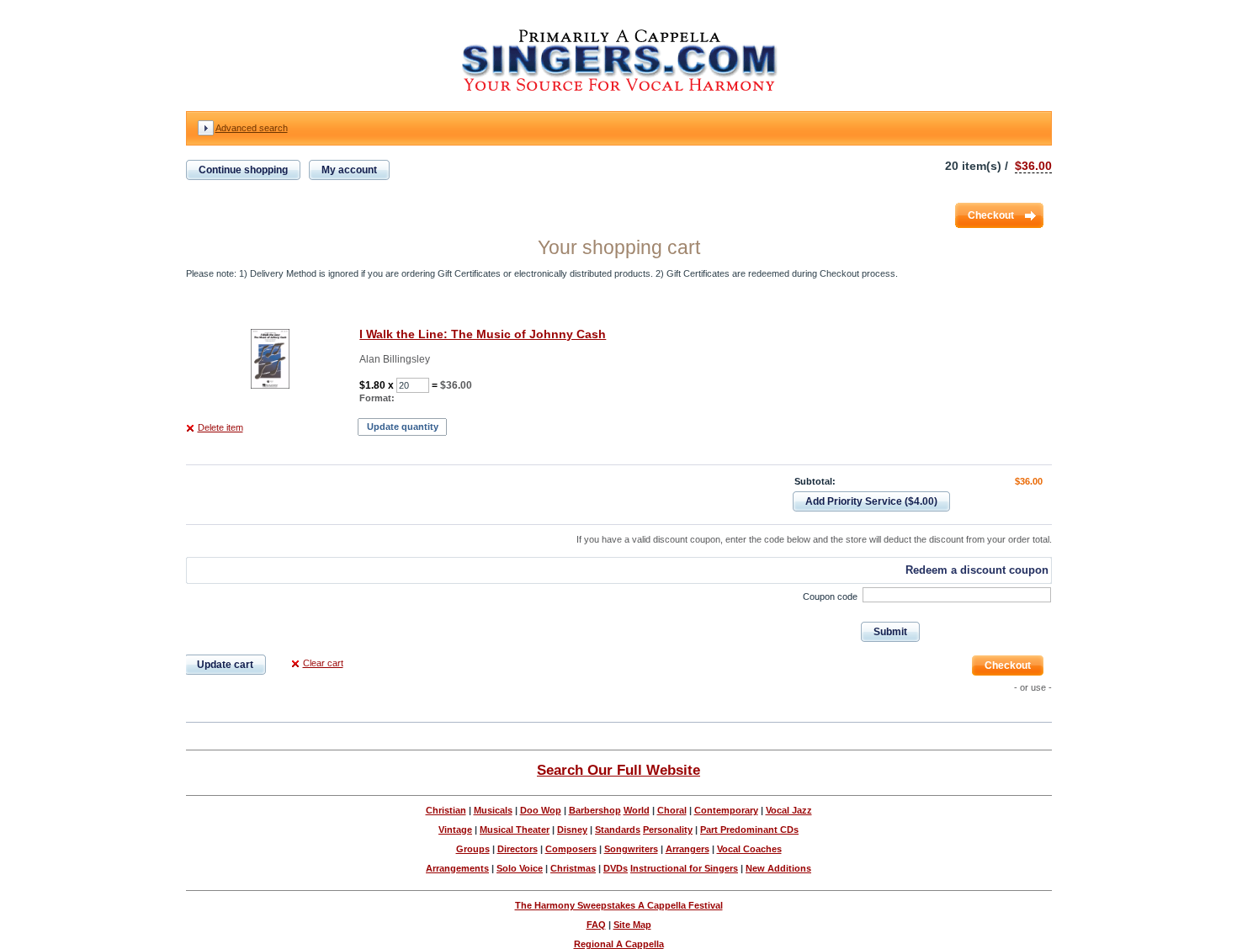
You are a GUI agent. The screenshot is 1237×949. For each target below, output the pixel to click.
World (637, 810)
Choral (672, 810)
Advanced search (251, 128)
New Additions (778, 868)
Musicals (493, 810)
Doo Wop (540, 810)
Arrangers (687, 849)
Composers (571, 849)
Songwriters (631, 849)
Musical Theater (514, 829)
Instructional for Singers (684, 868)
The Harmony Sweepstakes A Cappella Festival (619, 905)
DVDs (615, 868)
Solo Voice (519, 868)
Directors (517, 849)
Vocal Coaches (749, 849)
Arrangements (457, 868)
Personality (668, 829)
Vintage (455, 829)
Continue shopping (243, 170)
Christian (446, 810)
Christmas (573, 868)
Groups (473, 849)
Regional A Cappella (619, 944)
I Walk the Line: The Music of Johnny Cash (482, 334)
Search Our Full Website (618, 769)
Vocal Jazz (789, 810)
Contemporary (726, 810)
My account (349, 170)
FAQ (596, 925)
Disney (572, 829)
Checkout (991, 215)
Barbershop (595, 810)
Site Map (632, 925)
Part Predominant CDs (749, 829)
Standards (617, 829)
